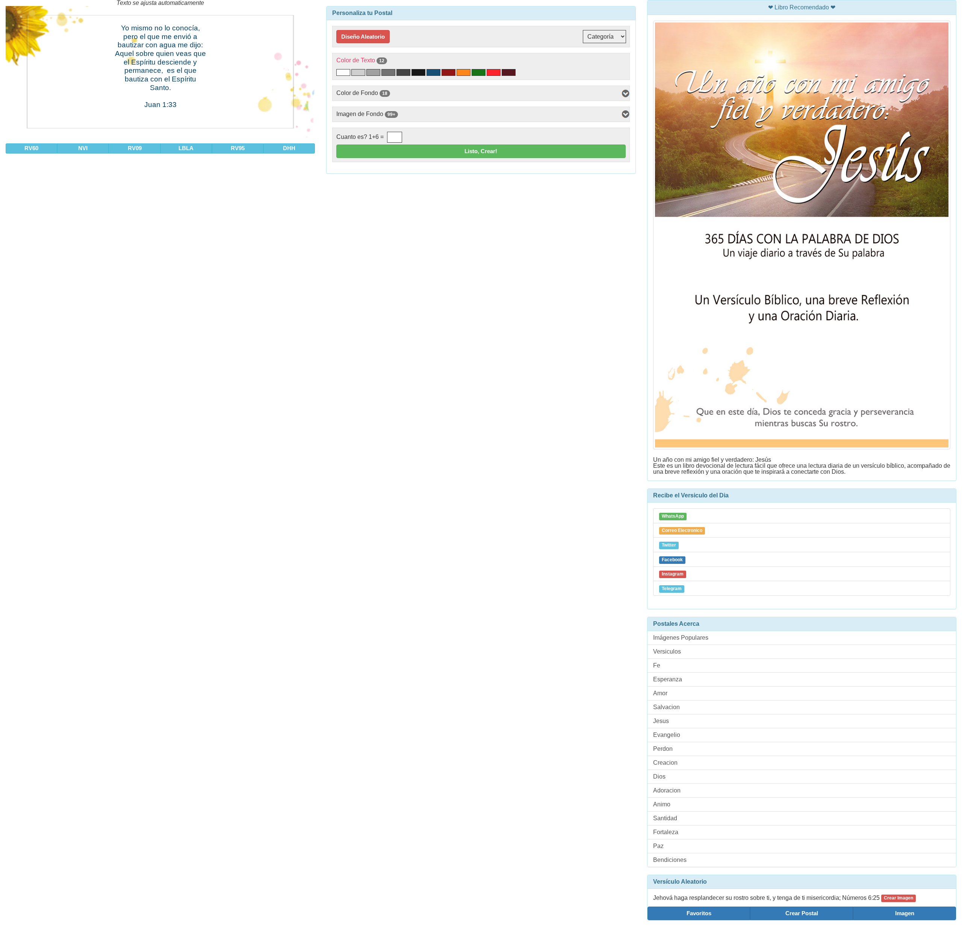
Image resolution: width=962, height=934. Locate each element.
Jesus (661, 721)
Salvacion (666, 707)
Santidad (665, 818)
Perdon (663, 749)
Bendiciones (670, 860)
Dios (659, 776)
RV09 (135, 148)
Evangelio (666, 735)
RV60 (31, 148)
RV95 (238, 148)
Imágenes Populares (680, 637)
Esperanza (667, 679)
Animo (661, 804)
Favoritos (699, 913)
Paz (658, 846)
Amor (660, 693)
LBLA (186, 148)
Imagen (904, 913)
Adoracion (667, 790)
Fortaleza (665, 832)
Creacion (665, 762)
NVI (83, 148)
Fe (656, 665)
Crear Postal (801, 913)
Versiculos (667, 651)
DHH (289, 148)
